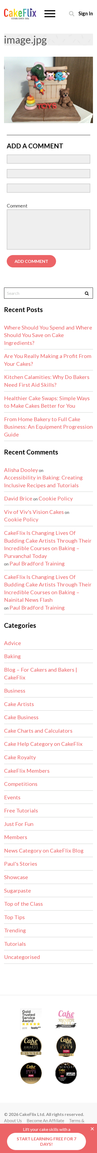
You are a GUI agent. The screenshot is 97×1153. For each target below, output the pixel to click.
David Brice (18, 498)
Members (15, 837)
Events (12, 797)
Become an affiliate (45, 1120)
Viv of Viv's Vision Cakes (34, 512)
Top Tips (14, 917)
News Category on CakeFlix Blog (44, 850)
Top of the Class (23, 903)
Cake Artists (19, 704)
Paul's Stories (20, 863)
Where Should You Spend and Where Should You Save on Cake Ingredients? (48, 335)
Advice (12, 643)
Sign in (85, 13)
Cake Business (21, 717)
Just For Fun (18, 824)
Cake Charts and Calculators (38, 730)
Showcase (16, 877)
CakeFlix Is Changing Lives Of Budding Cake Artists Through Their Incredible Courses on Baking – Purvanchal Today (48, 544)
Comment (17, 206)
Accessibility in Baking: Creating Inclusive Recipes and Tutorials (43, 481)
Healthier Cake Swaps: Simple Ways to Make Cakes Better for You (47, 402)
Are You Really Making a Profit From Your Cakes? (47, 360)
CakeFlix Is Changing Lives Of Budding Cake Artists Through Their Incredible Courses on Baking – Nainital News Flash (48, 588)
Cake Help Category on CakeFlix (43, 743)
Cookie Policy (56, 498)
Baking (12, 656)
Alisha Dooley (21, 470)
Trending (15, 930)
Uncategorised (22, 957)
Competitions (20, 783)
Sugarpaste (17, 890)
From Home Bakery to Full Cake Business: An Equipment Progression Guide (48, 427)
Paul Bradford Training (37, 563)
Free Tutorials (21, 810)
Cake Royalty (20, 757)
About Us (13, 1120)
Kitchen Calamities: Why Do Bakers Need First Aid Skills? (46, 381)
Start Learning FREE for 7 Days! (46, 1141)
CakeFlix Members (27, 770)
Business (14, 690)
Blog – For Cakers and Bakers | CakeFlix (40, 673)
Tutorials (15, 943)
